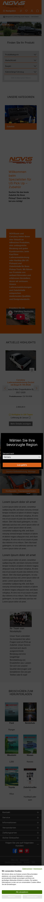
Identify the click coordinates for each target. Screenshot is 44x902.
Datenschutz (27, 869)
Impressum (37, 869)
